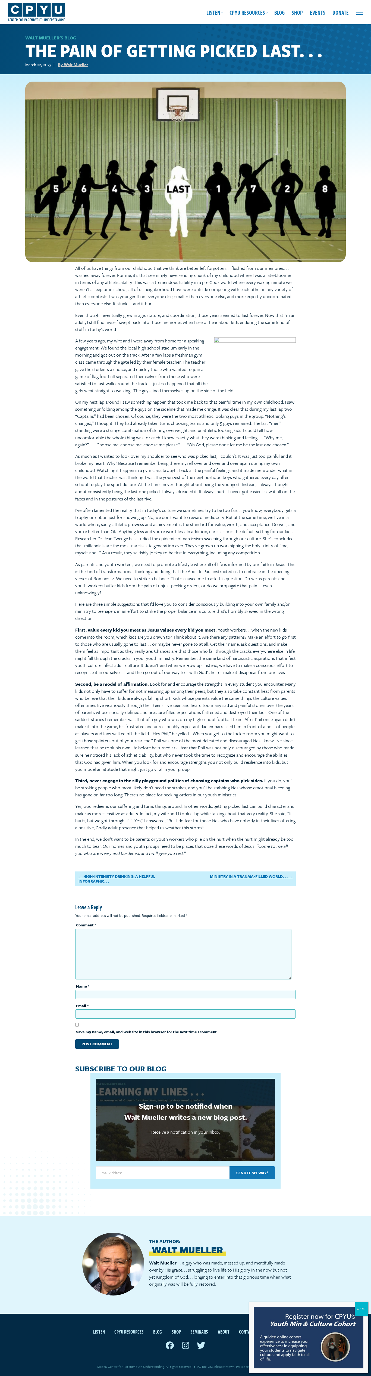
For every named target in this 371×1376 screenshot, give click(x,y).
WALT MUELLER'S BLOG (50, 37)
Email (82, 1006)
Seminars (199, 1331)
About (223, 1331)
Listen (213, 12)
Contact (247, 1331)
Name (82, 986)
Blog (279, 12)
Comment (86, 925)
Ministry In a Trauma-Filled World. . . (249, 876)
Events (317, 12)
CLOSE (361, 1308)
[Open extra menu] (359, 12)
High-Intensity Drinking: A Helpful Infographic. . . (116, 878)
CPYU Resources (247, 12)
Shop (297, 12)
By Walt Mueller (73, 64)
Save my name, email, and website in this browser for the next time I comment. (147, 1032)
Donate (340, 12)
